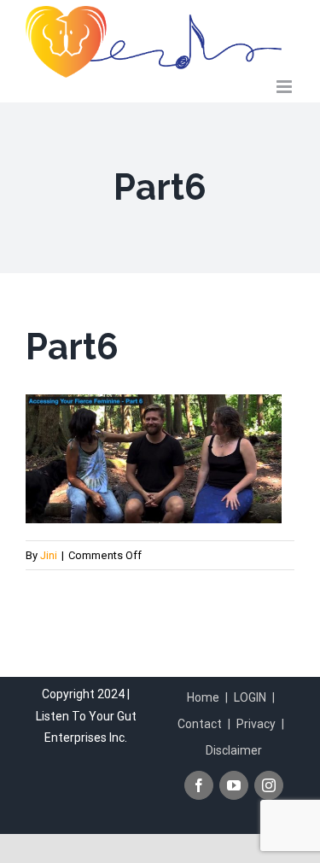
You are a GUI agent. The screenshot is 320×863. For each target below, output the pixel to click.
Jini (48, 555)
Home (203, 697)
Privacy (256, 724)
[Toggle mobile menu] (285, 87)
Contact (199, 724)
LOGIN (250, 697)
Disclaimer (234, 750)
